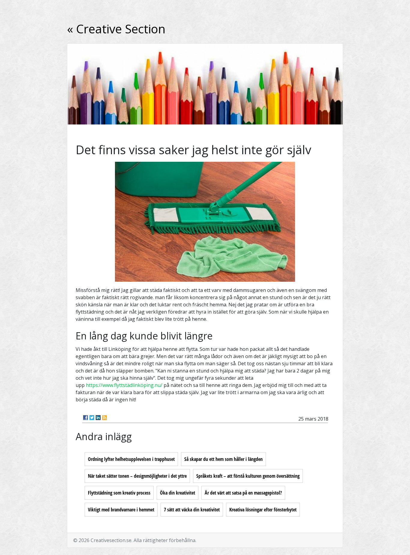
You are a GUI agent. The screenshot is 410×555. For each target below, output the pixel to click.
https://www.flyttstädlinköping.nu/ (124, 385)
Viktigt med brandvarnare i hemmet (121, 509)
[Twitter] (91, 417)
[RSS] (104, 417)
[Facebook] (85, 417)
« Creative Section (116, 28)
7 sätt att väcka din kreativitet (192, 509)
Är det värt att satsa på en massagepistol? (243, 492)
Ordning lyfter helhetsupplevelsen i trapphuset (131, 459)
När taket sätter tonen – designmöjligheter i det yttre (137, 476)
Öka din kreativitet (177, 492)
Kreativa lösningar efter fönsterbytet (263, 509)
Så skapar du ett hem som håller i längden (223, 459)
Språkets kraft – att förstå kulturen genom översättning (248, 476)
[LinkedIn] (98, 417)
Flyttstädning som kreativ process (119, 492)
